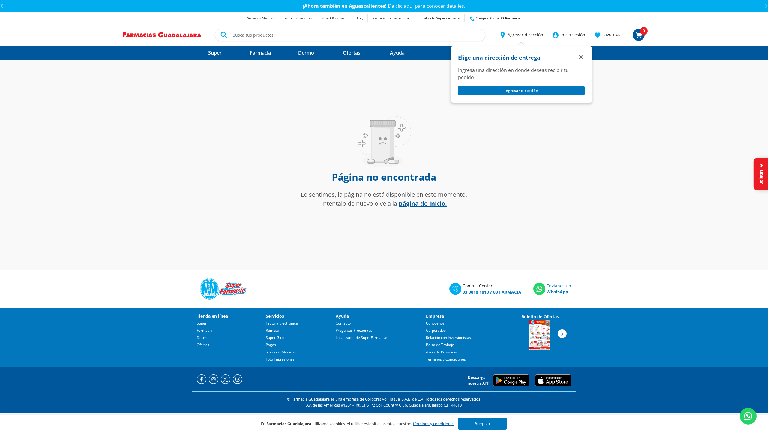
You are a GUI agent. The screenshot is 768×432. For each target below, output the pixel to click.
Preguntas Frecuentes (354, 330)
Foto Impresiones (298, 18)
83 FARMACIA (507, 292)
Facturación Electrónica (391, 18)
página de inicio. (423, 204)
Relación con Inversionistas (448, 337)
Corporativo (436, 330)
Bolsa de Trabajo (440, 344)
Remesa (272, 330)
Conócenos (435, 323)
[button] (521, 34)
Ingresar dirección (521, 90)
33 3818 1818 (476, 292)
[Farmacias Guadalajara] (162, 34)
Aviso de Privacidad (442, 352)
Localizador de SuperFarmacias (362, 337)
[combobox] (350, 35)
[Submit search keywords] (223, 35)
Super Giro (275, 337)
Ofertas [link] (351, 53)
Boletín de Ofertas (540, 317)
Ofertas (203, 344)
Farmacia (204, 330)
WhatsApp (557, 292)
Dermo (202, 337)
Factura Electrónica (282, 323)
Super (202, 323)
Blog (359, 18)
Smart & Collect (334, 18)
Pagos (271, 344)
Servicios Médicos (261, 18)
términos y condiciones (433, 423)
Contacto (343, 323)
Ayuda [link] (397, 53)
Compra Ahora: (498, 18)
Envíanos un (559, 286)
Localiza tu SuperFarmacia (439, 18)
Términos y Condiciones (446, 359)
